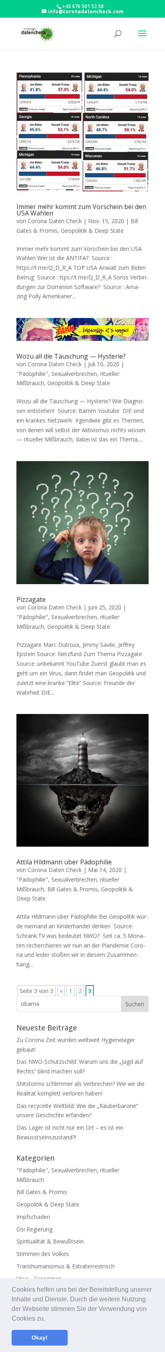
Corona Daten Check (55, 221)
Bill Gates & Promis (72, 889)
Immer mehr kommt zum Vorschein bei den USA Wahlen (81, 209)
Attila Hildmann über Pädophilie (64, 862)
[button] (48, 1319)
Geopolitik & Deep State (92, 230)
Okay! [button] (40, 1337)
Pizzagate (31, 599)
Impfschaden (33, 1217)
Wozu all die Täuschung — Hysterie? (71, 356)
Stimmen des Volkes (42, 1254)
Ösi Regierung (34, 1229)
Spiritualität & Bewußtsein (50, 1241)
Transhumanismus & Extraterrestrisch (65, 1266)
